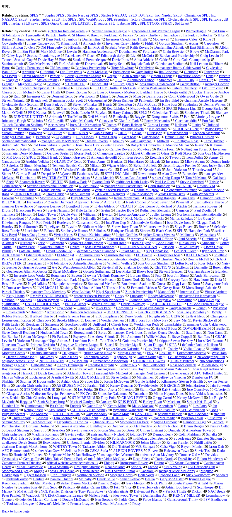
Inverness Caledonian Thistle (126, 39)
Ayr (54, 267)
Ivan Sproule (104, 499)
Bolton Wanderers (210, 459)
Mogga (39, 471)
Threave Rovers (96, 141)
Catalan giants (118, 491)
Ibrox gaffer (221, 267)
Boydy (217, 312)
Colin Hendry (12, 186)
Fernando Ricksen (144, 288)
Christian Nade (171, 259)
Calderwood (151, 137)
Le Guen (204, 218)
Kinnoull (83, 308)
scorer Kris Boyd (133, 369)
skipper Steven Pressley (176, 341)
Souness (26, 300)
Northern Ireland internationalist (199, 214)
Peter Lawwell (114, 145)
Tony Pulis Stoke (90, 491)
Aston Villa (93, 239)
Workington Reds (146, 324)
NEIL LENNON (51, 361)
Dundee (122, 96)
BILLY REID (12, 202)
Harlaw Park (78, 182)
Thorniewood (202, 170)
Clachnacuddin (186, 121)
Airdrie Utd (112, 202)
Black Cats (164, 231)
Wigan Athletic (117, 165)
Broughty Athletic (87, 467)
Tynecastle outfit (78, 190)
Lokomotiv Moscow (191, 353)
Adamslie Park (89, 255)
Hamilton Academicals (86, 312)
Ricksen (168, 247)
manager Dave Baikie (17, 206)
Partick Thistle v (13, 292)
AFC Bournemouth (16, 451)
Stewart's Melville (52, 503)
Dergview (164, 300)
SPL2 (143, 112)
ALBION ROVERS (128, 451)
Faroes (183, 406)
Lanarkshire (172, 324)
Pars (187, 117)
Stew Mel (180, 320)
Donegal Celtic (62, 96)
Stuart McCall (130, 251)
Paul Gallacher (75, 304)
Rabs (5, 194)
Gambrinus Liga (194, 422)
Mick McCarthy (136, 218)
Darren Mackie (213, 190)
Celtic (163, 60)
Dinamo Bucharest (43, 353)
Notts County (11, 279)
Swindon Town (140, 300)
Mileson (95, 165)
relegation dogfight (127, 259)
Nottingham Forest (194, 149)
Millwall (163, 141)
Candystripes (11, 161)
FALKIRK (184, 186)
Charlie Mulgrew (146, 190)
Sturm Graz (148, 389)
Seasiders (58, 430)
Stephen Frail (116, 239)
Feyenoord (64, 308)
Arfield (203, 483)
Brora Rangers (123, 100)
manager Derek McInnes (24, 153)
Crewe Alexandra (72, 426)
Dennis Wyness (214, 104)
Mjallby (118, 141)
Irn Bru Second (133, 157)
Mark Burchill (80, 194)
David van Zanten (151, 308)
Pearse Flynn (214, 129)
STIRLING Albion (118, 174)
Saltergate (52, 324)
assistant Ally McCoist (112, 373)
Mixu (137, 96)
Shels (10, 182)
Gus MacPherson (41, 64)
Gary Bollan (144, 72)
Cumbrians (210, 239)
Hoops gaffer (46, 381)
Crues (151, 259)
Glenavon (106, 121)
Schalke (211, 434)
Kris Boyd (9, 76)
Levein (72, 51)
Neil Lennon (199, 64)
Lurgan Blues (140, 275)
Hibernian (75, 47)
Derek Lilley (129, 170)
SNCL (31, 157)
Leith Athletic (195, 316)
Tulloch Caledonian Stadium (22, 125)
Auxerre (106, 402)
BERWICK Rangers (110, 194)
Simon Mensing (35, 165)
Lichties (37, 121)
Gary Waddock (96, 414)
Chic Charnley (36, 398)
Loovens (8, 198)
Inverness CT (36, 96)
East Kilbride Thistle (209, 202)
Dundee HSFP (103, 422)
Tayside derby (148, 385)
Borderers (64, 222)
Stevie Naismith (59, 210)
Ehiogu (109, 463)
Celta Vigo (168, 446)
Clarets (7, 92)
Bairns (6, 39)
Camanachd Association (110, 361)
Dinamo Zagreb (109, 483)
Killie (207, 39)
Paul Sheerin (188, 239)
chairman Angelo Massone (203, 100)
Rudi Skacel (183, 153)
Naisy (226, 263)
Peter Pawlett (11, 495)
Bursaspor (154, 133)
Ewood (153, 467)
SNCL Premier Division (56, 491)
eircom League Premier (179, 165)
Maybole (8, 402)
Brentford (57, 243)
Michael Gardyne (82, 402)
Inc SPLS (69, 19)
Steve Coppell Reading (18, 332)
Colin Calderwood (181, 96)
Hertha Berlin (89, 471)
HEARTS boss (166, 328)
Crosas (161, 284)
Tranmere (8, 214)
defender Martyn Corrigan (38, 499)
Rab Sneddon (171, 389)
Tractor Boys (125, 210)
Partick (55, 76)
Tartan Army (96, 161)
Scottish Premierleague (43, 55)
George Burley (212, 108)
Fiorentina (27, 198)
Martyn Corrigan (130, 353)
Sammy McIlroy (13, 422)
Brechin (224, 76)
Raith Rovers (139, 47)
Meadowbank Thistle (145, 108)
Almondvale (92, 43)
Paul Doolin (203, 210)
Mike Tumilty (189, 247)
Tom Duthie (194, 157)
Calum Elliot (111, 218)
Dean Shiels (141, 459)
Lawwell (59, 112)
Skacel (109, 345)
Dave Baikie (55, 194)
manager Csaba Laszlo (18, 239)
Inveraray (172, 161)
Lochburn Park (83, 341)
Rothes (111, 125)
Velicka (159, 218)
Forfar (24, 108)
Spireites (12, 165)
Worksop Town (192, 418)
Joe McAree (39, 414)
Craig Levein (209, 55)
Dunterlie (201, 267)
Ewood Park (101, 182)
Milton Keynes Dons (169, 393)
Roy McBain (78, 361)
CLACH (126, 206)
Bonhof (36, 312)
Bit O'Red (57, 406)
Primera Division (202, 137)
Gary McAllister (172, 479)
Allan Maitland (44, 108)
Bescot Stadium (17, 430)
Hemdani (37, 328)
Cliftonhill (47, 72)
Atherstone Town (198, 430)
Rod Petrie (43, 222)
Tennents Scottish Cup (68, 165)
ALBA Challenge (143, 153)
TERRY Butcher (182, 361)
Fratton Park (26, 247)
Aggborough (123, 357)
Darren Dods (131, 279)
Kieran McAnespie (113, 503)
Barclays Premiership (90, 68)
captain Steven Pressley (112, 190)
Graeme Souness (34, 267)
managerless (107, 369)
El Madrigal (65, 255)
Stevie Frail (110, 267)
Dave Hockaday (148, 487)
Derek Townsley (133, 304)
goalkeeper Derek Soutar (19, 442)
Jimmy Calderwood (41, 43)
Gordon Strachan (171, 43)
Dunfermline (91, 39)
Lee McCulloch (185, 251)
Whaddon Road (13, 308)
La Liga (98, 92)
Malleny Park (98, 495)
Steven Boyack (48, 300)
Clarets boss (119, 324)
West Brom (86, 96)
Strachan (8, 108)
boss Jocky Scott (213, 165)
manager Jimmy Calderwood (180, 68)
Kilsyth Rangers (31, 149)
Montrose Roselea (52, 198)
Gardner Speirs (58, 153)
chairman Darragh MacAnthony (25, 446)
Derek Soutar (134, 316)
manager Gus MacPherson (60, 141)
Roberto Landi (170, 475)
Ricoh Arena (108, 389)
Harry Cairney (123, 112)
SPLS (34, 15)
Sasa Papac (194, 332)
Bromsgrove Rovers (134, 463)
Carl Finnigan (61, 475)
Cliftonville (56, 121)
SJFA (173, 345)
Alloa (27, 80)
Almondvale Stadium (146, 222)
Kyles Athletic (104, 206)
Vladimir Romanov (45, 434)
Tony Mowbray (122, 68)
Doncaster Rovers (19, 288)
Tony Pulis (108, 398)
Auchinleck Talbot (140, 80)
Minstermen (145, 377)
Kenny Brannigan (70, 365)
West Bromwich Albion (79, 267)
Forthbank (150, 51)
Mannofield (166, 292)
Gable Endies (103, 133)
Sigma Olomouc (165, 422)
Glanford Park (128, 121)
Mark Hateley (62, 349)
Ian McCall (96, 47)
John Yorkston (177, 170)
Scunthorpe (205, 487)
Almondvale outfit (104, 157)
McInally (85, 479)
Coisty (119, 296)
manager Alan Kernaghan (197, 296)
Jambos (71, 39)
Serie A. (136, 467)
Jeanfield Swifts (62, 377)
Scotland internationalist (19, 141)
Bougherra (58, 275)
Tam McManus (196, 178)
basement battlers (170, 414)
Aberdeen (166, 406)
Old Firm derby (52, 47)
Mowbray (144, 149)
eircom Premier (13, 133)
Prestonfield (86, 328)
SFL (180, 231)
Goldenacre (93, 108)
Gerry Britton (190, 84)
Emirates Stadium (209, 438)
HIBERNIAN (78, 133)
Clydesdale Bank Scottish (20, 104)
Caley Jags (14, 55)
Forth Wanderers (202, 194)
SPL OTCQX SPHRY (156, 23)
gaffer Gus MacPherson (99, 279)
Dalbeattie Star (41, 365)
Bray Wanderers (13, 414)
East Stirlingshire (202, 47)
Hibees (218, 64)
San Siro (40, 430)
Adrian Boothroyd (178, 487)
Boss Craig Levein (77, 259)
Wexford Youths (74, 170)
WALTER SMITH (55, 178)
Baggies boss (27, 487)
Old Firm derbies (45, 145)
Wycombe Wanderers (128, 410)
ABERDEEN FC (69, 385)
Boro (196, 284)
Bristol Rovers (12, 284)
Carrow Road (26, 174)
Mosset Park (83, 153)
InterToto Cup (116, 222)
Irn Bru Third (169, 100)
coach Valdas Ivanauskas (49, 369)
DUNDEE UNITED (29, 117)
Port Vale (208, 121)
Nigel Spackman (108, 292)
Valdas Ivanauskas (171, 194)
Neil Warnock (98, 117)
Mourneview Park (156, 227)
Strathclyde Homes (74, 231)
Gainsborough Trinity (182, 499)
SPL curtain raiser (61, 149)
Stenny (214, 157)
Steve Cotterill (121, 377)
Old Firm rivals (71, 72)
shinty (69, 288)
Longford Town (77, 206)
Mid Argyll (25, 491)
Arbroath (55, 117)
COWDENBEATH (197, 328)
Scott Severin (160, 202)
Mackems (174, 402)
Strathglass (190, 104)
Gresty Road (171, 288)
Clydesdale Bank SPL (183, 19)
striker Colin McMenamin (20, 170)
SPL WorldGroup (91, 19)
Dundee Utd (99, 84)
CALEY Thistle (106, 88)
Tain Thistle (108, 341)
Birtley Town (152, 402)
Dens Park (53, 39)
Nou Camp (215, 332)
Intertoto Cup (189, 292)
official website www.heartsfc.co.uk (72, 463)
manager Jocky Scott (68, 100)
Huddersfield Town (54, 332)
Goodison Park (66, 279)
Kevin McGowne (116, 381)
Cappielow (212, 43)
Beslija (150, 479)
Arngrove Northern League (79, 345)
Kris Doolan (57, 410)
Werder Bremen (112, 320)
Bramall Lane (174, 137)
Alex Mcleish (104, 178)
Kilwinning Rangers (16, 222)
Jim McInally (26, 92)
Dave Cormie (16, 328)
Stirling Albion (12, 47)
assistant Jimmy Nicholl (108, 434)
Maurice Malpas (177, 145)
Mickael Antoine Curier (19, 190)
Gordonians (124, 308)
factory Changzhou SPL (147, 19)
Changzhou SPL (196, 15)
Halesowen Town (176, 451)
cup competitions (212, 361)
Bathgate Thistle (122, 231)
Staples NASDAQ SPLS (119, 15)
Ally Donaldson (157, 251)
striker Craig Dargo (166, 178)
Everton (107, 214)
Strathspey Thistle (197, 112)
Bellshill (42, 418)
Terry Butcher (214, 141)
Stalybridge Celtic (46, 438)
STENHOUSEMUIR (39, 389)
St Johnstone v (74, 438)
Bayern (76, 275)
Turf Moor (74, 117)
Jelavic (199, 145)
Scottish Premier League (109, 31)
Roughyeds (157, 316)
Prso (158, 275)
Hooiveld (20, 455)
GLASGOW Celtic (68, 161)
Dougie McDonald (75, 499)
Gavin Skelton (75, 434)
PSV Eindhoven (215, 499)
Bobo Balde (165, 243)
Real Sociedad (198, 414)
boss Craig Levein (35, 235)
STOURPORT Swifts (149, 361)
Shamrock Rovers (32, 182)
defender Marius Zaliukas (169, 369)
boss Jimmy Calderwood (157, 84)
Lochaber (32, 231)
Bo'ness (49, 231)
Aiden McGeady (82, 121)
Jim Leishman (169, 72)
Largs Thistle (50, 92)
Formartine (184, 300)
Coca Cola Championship (191, 60)
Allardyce (143, 328)
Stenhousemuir (12, 64)
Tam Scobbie (62, 418)
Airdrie (182, 206)
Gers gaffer (31, 459)
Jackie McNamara (127, 198)
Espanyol (80, 336)
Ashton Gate (70, 381)
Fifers (63, 60)
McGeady (47, 357)
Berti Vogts (146, 475)
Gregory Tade (178, 279)
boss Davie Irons (179, 222)
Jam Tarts (188, 198)
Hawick (27, 373)
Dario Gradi (164, 459)
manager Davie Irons (128, 332)
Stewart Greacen (171, 271)
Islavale (155, 161)
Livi (133, 55)
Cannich (218, 422)
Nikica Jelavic (89, 186)
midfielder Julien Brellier (150, 438)
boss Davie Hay (87, 145)
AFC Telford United (208, 373)
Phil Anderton (131, 336)
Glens (165, 153)
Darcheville (119, 426)
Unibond (8, 300)
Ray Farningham (14, 369)
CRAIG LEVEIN (134, 398)
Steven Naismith (13, 100)
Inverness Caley (186, 39)
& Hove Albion (90, 288)
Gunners (8, 499)
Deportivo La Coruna (72, 422)
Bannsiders (190, 174)
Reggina (26, 402)
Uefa (218, 279)
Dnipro (159, 463)
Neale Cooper (136, 202)
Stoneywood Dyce (15, 471)
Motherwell (161, 39)
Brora (130, 430)
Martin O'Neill (12, 112)
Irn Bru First (26, 51)
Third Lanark (21, 418)
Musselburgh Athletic (201, 288)
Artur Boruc (55, 312)
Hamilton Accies (28, 39)
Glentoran (191, 72)
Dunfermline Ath (155, 495)
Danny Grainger (61, 328)
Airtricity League (207, 117)
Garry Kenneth (180, 308)
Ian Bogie (216, 398)
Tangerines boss (168, 255)
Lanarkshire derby (93, 129)
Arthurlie (28, 72)
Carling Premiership (30, 68)
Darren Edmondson (20, 357)
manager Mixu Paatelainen (123, 186)
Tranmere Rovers (205, 206)
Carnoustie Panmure (16, 349)
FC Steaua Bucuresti (184, 463)
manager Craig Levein (128, 129)
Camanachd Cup (88, 222)
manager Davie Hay (16, 137)
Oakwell (20, 259)
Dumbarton (28, 178)
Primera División (43, 345)
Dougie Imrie (220, 161)
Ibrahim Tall (96, 385)
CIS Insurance (60, 68)
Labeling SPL (127, 23)
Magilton (207, 471)
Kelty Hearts (15, 296)
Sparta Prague (183, 483)
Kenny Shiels (33, 410)
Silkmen (66, 389)
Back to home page (15, 511)
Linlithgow (98, 426)
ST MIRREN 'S (83, 398)
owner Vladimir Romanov (106, 275)
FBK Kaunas (37, 112)
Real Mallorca (115, 467)
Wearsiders (82, 178)
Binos (6, 68)
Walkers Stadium (52, 247)
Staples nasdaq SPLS (44, 19)
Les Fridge (85, 389)
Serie (41, 243)
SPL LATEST (81, 23)
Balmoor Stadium (212, 198)
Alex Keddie (11, 398)
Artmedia (137, 239)
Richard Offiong (161, 239)
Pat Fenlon (146, 100)
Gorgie (112, 76)
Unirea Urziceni (151, 430)
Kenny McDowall (190, 398)
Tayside (71, 227)
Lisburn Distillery (184, 88)
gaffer (66, 145)
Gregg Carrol (162, 398)
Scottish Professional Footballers (50, 186)
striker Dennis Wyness (159, 235)
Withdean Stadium (162, 410)
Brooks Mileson (68, 320)
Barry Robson (132, 125)
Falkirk (128, 35)
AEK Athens (11, 255)
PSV (150, 353)
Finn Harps (136, 161)
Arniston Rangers (117, 255)
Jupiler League (160, 214)
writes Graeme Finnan (74, 316)
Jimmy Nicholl (168, 426)
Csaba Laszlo (80, 112)
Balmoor (53, 84)
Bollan (137, 133)
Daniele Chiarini (61, 479)
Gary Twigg (153, 349)
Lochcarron (37, 377)
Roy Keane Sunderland (155, 206)
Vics (128, 487)
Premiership (121, 72)
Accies (193, 43)
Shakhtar (8, 381)
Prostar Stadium (109, 430)
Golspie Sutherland (97, 271)
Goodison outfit (76, 324)
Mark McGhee (51, 51)
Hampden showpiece (67, 284)
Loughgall (59, 398)
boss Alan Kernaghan (85, 125)
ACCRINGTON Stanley (89, 410)
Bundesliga (121, 117)
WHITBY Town (65, 446)
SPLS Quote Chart (54, 23)
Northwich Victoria (90, 475)
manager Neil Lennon (149, 373)
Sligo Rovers (184, 227)
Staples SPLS (54, 15)
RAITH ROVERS (66, 414)
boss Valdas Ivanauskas (205, 393)
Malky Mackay (143, 406)
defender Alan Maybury (157, 455)
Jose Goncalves (198, 389)
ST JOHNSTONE (186, 129)
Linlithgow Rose (186, 141)
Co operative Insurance (180, 190)
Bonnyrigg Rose (13, 365)
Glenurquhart (97, 100)
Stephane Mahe (59, 455)
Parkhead (111, 35)
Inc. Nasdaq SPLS (168, 15)
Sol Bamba (10, 336)
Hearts (107, 104)
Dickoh (197, 491)
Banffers (204, 336)
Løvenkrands (179, 373)
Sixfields (182, 267)
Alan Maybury (45, 483)
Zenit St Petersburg (51, 402)
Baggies (140, 117)
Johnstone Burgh (14, 121)
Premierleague (196, 31)
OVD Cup (72, 300)
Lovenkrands (15, 312)
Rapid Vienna (51, 190)
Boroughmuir (83, 332)
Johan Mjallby (151, 442)
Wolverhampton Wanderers (104, 300)
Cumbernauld (34, 406)
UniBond (99, 324)
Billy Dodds (85, 137)
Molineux (187, 235)
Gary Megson (135, 483)
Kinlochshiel (158, 129)
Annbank (208, 243)
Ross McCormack (183, 365)
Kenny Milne (116, 406)
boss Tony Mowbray (191, 312)
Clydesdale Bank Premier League (156, 31)
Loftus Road (184, 263)
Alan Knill (47, 239)
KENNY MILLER (186, 495)
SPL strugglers (117, 19)
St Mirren (79, 35)
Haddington (10, 475)
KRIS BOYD (128, 402)
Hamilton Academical (98, 51)
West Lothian (81, 292)
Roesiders (33, 324)
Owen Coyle (209, 96)
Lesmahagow (215, 495)
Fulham (41, 349)
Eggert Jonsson (35, 475)
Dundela (174, 430)
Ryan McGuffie (213, 251)
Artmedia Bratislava (87, 263)
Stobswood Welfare (102, 284)
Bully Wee (117, 47)
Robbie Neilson (13, 316)
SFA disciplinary (107, 316)
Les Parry (200, 406)
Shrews (145, 231)
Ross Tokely (207, 263)
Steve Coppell (182, 336)
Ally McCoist (147, 104)
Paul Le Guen (165, 182)
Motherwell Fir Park (134, 422)
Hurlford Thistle (41, 316)
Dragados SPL (104, 23)
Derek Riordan (76, 92)
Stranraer (165, 80)
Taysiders (82, 88)
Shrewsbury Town (124, 227)
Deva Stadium (58, 467)
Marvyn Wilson (13, 377)
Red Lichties (116, 108)
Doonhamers (128, 51)
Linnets (37, 455)
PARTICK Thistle (15, 438)
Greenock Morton (122, 92)
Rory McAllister (38, 279)
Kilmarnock (69, 43)
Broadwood (100, 80)
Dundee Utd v (189, 455)
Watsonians (208, 235)
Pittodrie (206, 35)
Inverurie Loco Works (29, 275)
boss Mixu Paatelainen (59, 129)
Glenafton (125, 104)
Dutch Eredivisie (50, 373)
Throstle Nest (116, 288)
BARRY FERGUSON (154, 312)
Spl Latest (182, 23)
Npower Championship (86, 243)
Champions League (111, 153)
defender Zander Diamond (96, 251)
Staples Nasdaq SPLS (82, 15)
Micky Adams (195, 161)
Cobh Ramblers (159, 186)
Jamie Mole (121, 414)
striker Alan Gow (47, 451)
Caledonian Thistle (165, 112)
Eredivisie (157, 157)
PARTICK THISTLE (165, 304)
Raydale (101, 112)
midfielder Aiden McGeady (107, 459)
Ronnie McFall (198, 259)
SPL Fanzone (211, 19)
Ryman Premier (178, 442)
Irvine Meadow (76, 80)
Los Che (165, 353)
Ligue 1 (105, 96)
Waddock (33, 495)
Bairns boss (154, 96)
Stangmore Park (216, 284)
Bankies (117, 161)
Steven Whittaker (85, 104)
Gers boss (129, 137)
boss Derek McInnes (99, 247)
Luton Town (47, 214)
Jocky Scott (117, 64)
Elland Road (117, 243)
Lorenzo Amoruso (132, 214)
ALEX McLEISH (92, 377)
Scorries (25, 381)
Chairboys (43, 320)
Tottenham (140, 393)
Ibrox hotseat (52, 442)
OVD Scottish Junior (120, 471)
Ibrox (95, 35)
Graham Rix (128, 365)
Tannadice (170, 35)
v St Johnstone (57, 263)
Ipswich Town (88, 202)
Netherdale (98, 438)
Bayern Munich (192, 446)
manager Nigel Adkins (51, 341)
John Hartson (195, 385)
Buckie (204, 227)
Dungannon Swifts (165, 117)
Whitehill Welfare (119, 263)
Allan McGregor (35, 336)
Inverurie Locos (189, 76)
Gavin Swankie (82, 430)
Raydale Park (140, 64)
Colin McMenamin (45, 259)
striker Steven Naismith (123, 349)
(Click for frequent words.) (67, 31)
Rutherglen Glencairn (155, 210)
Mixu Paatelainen (153, 88)
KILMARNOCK (122, 442)
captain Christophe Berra (33, 385)
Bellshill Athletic (145, 165)
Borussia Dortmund (40, 426)
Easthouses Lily (88, 174)
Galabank (219, 178)
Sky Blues (55, 133)
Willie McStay (156, 336)
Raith (17, 96)
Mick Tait (52, 459)
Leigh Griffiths (127, 235)
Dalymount (70, 353)
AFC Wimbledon (192, 410)
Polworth (35, 133)
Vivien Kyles (63, 235)
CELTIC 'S (163, 267)
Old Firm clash (212, 88)
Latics (196, 125)
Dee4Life (185, 459)
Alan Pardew (142, 426)
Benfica (38, 479)
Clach (91, 55)
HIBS (122, 133)
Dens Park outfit (55, 104)
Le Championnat (180, 357)
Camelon (182, 210)
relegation (9, 373)
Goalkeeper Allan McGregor (26, 271)
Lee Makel (123, 271)
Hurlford (26, 243)
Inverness (220, 149)
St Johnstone (11, 35)
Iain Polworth (220, 385)
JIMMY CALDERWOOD (49, 296)
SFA (169, 108)
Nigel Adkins (37, 284)
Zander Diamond (60, 202)
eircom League (161, 76)
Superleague (182, 438)
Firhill (149, 43)
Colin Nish (70, 218)
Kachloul (147, 471)
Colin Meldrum (190, 434)
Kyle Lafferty (85, 210)
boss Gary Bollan (62, 471)
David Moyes (70, 239)
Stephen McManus (206, 133)
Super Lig (92, 381)
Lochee (90, 320)
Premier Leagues (82, 503)
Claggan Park (206, 222)
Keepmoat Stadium (15, 483)
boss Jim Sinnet (178, 275)
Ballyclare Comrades (146, 145)
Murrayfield (154, 279)
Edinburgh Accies (38, 255)
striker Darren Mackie (76, 483)
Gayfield (64, 88)
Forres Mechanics (157, 121)
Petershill (182, 202)
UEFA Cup (185, 80)
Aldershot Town (79, 373)
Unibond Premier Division (86, 442)
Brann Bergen (194, 426)
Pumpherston (11, 426)
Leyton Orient (88, 418)
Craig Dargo (108, 137)
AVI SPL (145, 15)
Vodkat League (194, 349)
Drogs (6, 210)
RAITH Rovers (197, 255)
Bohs (214, 410)
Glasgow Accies (18, 393)
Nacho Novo (70, 108)
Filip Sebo (50, 487)
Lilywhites (63, 137)
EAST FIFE (143, 414)
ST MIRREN (75, 84)
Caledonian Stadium (169, 64)
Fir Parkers (60, 336)
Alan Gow (169, 174)
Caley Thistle (148, 35)
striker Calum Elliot (95, 487)
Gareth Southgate (150, 357)
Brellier (11, 267)
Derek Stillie (106, 479)
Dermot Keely (163, 434)
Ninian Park (187, 243)
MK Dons (13, 157)
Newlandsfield (177, 133)
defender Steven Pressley (92, 296)
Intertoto (128, 389)
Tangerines (211, 72)
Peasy (136, 503)
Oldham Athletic (94, 227)
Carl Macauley (41, 422)
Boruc (102, 332)
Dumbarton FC (202, 377)
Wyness (65, 174)
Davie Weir (69, 214)
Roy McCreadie (163, 418)
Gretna (105, 210)
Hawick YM (206, 186)
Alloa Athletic (144, 60)
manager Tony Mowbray (48, 292)
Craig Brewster (174, 51)
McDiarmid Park (217, 51)
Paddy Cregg (127, 499)
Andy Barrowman (207, 275)
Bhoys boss (145, 271)
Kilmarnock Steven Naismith (182, 381)
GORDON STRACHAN (138, 247)
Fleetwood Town (125, 495)
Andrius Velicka (37, 161)
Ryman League (200, 479)
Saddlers (222, 475)
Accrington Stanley (43, 218)
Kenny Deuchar (121, 385)
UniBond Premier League (205, 304)
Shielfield (51, 170)
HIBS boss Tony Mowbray (148, 320)
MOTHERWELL (120, 312)
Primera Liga (187, 108)
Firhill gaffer (203, 442)
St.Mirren (215, 418)
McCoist (148, 55)
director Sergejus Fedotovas (55, 393)
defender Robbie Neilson (200, 345)
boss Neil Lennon (211, 341)
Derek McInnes (33, 76)
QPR (118, 80)
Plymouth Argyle (92, 149)
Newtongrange (40, 308)
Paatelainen (73, 55)
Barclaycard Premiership (177, 55)
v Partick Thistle (174, 491)
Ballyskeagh (138, 418)
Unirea (75, 247)
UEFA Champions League (64, 495)
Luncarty (136, 296)
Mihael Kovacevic (30, 467)
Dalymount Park (145, 491)
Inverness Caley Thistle (123, 43)
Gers (31, 47)
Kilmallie (89, 218)
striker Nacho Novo (98, 353)
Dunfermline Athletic (169, 47)
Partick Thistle (56, 35)
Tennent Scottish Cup (17, 60)
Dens (209, 76)
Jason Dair (216, 446)
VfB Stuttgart (145, 446)
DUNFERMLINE (27, 194)
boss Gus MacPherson (214, 153)
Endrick (75, 406)
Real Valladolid (154, 365)
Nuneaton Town (13, 345)
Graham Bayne (199, 271)
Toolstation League (20, 503)
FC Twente (144, 255)
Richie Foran (166, 149)
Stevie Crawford (192, 182)
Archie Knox (68, 357)
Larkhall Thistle (151, 92)
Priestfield (220, 308)
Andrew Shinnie (103, 336)
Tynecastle (33, 35)
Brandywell (39, 100)
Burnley (7, 227)
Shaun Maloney (141, 194)
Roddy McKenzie (161, 296)
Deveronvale (94, 64)
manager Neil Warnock (117, 455)
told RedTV (138, 434)
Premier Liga (129, 345)
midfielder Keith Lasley (132, 182)
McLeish (129, 88)
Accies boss (56, 125)
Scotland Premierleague (89, 60)
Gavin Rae (94, 406)
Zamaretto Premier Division (21, 463)
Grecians (102, 259)
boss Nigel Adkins (206, 369)
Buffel (220, 328)
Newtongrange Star (211, 357)
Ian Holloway (86, 455)
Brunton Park (27, 129)
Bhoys (194, 51)
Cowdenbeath (12, 43)
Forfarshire (119, 438)
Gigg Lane (179, 284)
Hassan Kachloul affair (94, 235)
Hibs (221, 35)
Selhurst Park (74, 451)
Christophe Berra (14, 434)
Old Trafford (121, 446)
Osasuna (102, 198)
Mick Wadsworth (198, 475)
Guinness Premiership (138, 341)
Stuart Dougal (154, 345)
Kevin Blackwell (205, 320)
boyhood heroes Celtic (18, 361)
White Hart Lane (104, 304)
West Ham (219, 353)
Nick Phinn (159, 483)
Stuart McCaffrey (65, 271)
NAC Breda (216, 491)
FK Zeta (86, 393)
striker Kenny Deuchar (164, 332)
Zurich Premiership (139, 292)
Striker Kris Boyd (199, 402)
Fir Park (189, 35)
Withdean (90, 214)
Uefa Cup (206, 80)
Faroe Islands (152, 499)
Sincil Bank (49, 157)
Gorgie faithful (145, 381)
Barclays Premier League (83, 76)
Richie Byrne (141, 243)
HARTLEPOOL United (42, 304)
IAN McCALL (48, 288)
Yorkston (23, 341)
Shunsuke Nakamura (113, 393)
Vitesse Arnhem (216, 292)
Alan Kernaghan (134, 76)
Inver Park (103, 308)
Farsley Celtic (219, 426)
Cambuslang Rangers (160, 198)
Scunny (201, 308)
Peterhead (43, 137)
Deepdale (48, 174)
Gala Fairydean (141, 141)
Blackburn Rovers (29, 210)
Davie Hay (46, 60)
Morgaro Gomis (121, 475)
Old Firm (218, 31)
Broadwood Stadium (136, 284)
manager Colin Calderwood (207, 324)
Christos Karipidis (101, 365)
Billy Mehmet (81, 198)
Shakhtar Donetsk (136, 267)
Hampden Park (199, 231)
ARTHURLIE (113, 418)
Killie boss (169, 104)
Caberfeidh (222, 389)
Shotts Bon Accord (133, 178)
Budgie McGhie (89, 349)
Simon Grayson (74, 157)
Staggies (12, 80)
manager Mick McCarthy (177, 471)
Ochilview (146, 68)
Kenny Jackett (82, 369)
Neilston (181, 125)
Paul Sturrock (28, 227)
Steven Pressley (48, 80)
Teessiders (34, 263)
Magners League (30, 84)
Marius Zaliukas (181, 218)
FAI (117, 487)
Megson (26, 214)
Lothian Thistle (30, 251)
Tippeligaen (52, 227)
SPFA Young (173, 467)
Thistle (214, 182)
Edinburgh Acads (96, 357)
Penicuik (69, 487)
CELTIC (57, 182)
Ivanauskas (35, 202)
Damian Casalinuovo (116, 328)
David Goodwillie (59, 251)
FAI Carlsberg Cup (201, 467)
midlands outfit (17, 479)
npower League (49, 206)
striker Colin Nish (14, 145)
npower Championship (36, 88)
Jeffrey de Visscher (172, 377)
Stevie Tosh (203, 451)
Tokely (173, 349)
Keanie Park (152, 170)
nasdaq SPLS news (24, 23)
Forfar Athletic (69, 64)
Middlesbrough (212, 365)
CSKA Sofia (99, 451)
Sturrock (12, 389)
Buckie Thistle (202, 92)
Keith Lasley (11, 324)
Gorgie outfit (177, 92)
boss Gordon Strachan (153, 263)
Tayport (175, 157)
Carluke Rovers (120, 149)
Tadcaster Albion (94, 446)
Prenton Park (73, 459)
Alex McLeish (97, 72)
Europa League (158, 125)
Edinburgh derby (113, 55)
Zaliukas (99, 231)
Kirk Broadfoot (13, 218)
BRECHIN (172, 385)
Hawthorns (201, 279)
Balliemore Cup (103, 170)
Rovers (153, 451)
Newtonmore (147, 174)
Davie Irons (120, 60)
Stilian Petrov (130, 479)
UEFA (175, 316)
